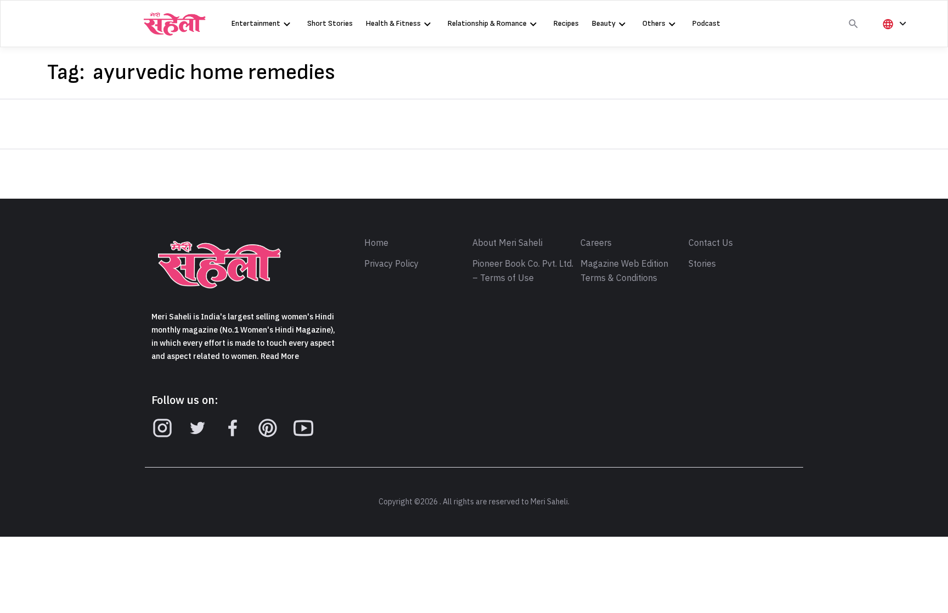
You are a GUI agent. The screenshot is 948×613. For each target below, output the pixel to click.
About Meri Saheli (507, 243)
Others (653, 23)
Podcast (706, 23)
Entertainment (256, 23)
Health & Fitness (393, 23)
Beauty (604, 23)
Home (376, 243)
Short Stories (330, 23)
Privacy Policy (391, 264)
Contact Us (711, 243)
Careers (596, 243)
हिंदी (892, 42)
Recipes (566, 23)
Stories (702, 264)
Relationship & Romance (487, 23)
